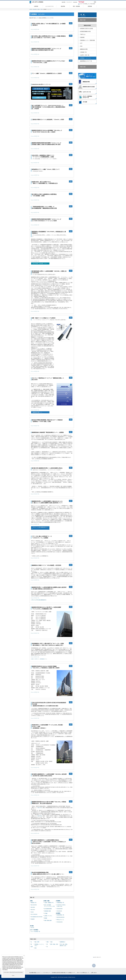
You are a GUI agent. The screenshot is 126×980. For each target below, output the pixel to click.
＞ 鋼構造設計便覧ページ (37, 412)
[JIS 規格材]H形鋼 (48, 908)
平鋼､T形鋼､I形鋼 (47, 920)
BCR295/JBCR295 (60, 917)
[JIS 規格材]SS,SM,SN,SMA (36, 916)
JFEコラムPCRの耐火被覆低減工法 (39, 599)
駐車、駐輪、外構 (54, 944)
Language (75, 2)
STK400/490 (59, 911)
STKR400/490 (59, 922)
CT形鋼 (45, 913)
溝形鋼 (45, 918)
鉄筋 (35, 947)
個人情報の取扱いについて (34, 972)
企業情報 (36, 6)
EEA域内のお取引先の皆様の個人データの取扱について (63, 972)
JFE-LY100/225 (34, 914)
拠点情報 (63, 2)
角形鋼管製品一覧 (60, 914)
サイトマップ (69, 2)
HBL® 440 (39, 807)
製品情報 (63, 6)
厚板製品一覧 (33, 902)
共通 (41, 9)
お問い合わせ (94, 972)
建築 (38, 9)
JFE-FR (32, 927)
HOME (30, 9)
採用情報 (90, 6)
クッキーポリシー (46, 972)
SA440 (32, 912)
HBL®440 (33, 909)
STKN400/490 (59, 908)
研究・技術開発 (76, 6)
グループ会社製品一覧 (35, 931)
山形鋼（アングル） (48, 915)
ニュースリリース (49, 6)
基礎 (32, 946)
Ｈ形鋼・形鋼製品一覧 (48, 902)
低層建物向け (62, 941)
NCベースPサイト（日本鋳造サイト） (39, 659)
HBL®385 (33, 907)
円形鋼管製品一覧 (60, 902)
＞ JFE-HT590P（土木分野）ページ (39, 263)
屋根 (47, 941)
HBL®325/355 (34, 904)
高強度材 (32, 919)
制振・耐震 (37, 941)
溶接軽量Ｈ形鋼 (47, 911)
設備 (51, 941)
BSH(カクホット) (60, 919)
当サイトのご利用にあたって (83, 972)
